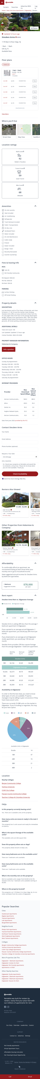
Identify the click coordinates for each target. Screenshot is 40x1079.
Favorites (15, 7)
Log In (36, 7)
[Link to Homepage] (9, 2)
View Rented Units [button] (20, 108)
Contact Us (13, 1036)
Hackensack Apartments (9, 914)
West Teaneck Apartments (10, 938)
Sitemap (27, 1036)
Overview (16, 1025)
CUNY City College (8, 790)
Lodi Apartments (7, 920)
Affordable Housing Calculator (13, 1052)
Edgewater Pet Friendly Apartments (13, 965)
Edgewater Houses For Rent (10, 981)
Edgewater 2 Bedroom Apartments (12, 976)
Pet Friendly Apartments (11, 1045)
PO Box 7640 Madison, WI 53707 (10, 1011)
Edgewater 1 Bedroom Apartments (12, 961)
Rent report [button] (7, 595)
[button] (20, 17)
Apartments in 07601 (8, 967)
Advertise (21, 1036)
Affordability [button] (7, 563)
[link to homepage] (20, 994)
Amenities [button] (6, 206)
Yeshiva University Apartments (11, 947)
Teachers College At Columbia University (16, 797)
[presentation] (37, 506)
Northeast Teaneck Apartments (11, 934)
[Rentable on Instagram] (8, 1007)
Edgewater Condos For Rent (10, 963)
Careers (6, 7)
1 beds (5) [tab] (6, 64)
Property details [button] (9, 303)
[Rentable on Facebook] (5, 1007)
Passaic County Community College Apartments (16, 952)
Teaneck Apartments (8, 918)
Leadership (24, 1025)
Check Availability (20, 474)
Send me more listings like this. (15, 479)
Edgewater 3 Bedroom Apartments (12, 979)
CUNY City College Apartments (11, 949)
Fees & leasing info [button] (10, 262)
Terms (16, 1062)
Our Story (9, 1025)
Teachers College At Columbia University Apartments (18, 954)
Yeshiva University (8, 787)
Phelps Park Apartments (9, 929)
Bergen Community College (11, 783)
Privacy (34, 1062)
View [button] (5, 114)
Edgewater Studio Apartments (11, 974)
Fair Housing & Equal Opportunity (14, 1055)
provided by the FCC (21, 420)
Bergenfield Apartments (9, 923)
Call (10, 1077)
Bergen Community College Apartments (14, 945)
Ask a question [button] (8, 349)
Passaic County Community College (14, 794)
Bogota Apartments (8, 916)
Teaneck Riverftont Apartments (11, 932)
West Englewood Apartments (11, 936)
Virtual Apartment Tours (11, 1048)
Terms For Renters (24, 1062)
